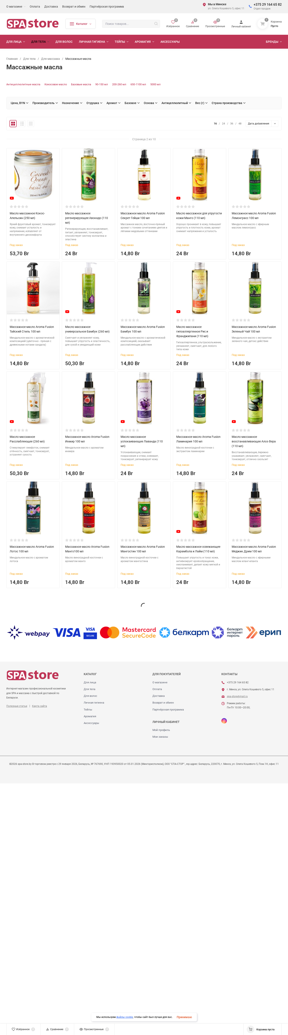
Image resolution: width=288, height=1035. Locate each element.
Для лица (90, 682)
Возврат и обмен (163, 702)
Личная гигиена (94, 702)
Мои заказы (160, 736)
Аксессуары (91, 723)
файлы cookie (124, 1017)
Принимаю (184, 1017)
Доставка (158, 695)
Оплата (157, 689)
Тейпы (88, 709)
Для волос (90, 695)
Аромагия (90, 716)
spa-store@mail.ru (237, 696)
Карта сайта (39, 706)
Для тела (89, 689)
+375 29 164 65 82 (268, 5)
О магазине (159, 682)
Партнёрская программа (168, 709)
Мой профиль (161, 730)
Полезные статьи (16, 706)
